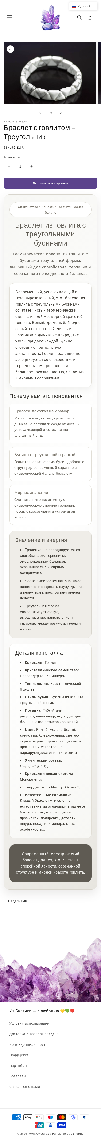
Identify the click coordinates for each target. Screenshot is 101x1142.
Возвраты (17, 1076)
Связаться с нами (24, 1086)
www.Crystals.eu (40, 1133)
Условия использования (30, 1023)
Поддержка (19, 1055)
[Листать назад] (40, 113)
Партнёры (18, 1065)
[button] (9, 17)
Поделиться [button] (18, 901)
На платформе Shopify (68, 1133)
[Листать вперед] (61, 113)
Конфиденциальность (28, 1044)
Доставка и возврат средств (33, 1034)
